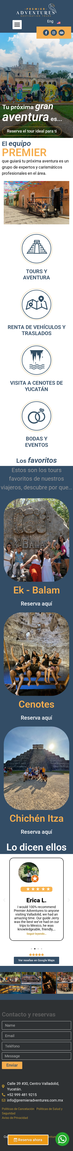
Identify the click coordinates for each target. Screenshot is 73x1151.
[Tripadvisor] (62, 32)
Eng (50, 21)
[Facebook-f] (46, 32)
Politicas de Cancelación (18, 1109)
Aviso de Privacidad (15, 1118)
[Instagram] (54, 32)
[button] (17, 24)
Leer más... (36, 563)
